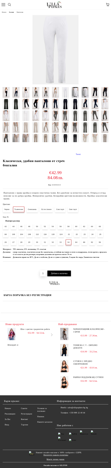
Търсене (24, 425)
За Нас (7, 419)
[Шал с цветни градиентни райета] (11, 334)
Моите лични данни (55, 459)
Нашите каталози (44, 422)
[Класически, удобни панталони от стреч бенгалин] (55, 84)
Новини (40, 417)
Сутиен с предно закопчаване (82, 362)
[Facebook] (60, 418)
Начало (4, 12)
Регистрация (26, 414)
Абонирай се (12, 345)
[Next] (51, 334)
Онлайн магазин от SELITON (55, 465)
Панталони (20, 12)
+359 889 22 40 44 (77, 413)
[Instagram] (66, 418)
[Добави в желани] (106, 266)
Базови (11, 12)
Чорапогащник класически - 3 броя (89, 330)
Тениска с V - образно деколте (85, 346)
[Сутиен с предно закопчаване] (64, 366)
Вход (7, 425)
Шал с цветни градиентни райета (35, 329)
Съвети (24, 408)
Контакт (24, 419)
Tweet (78, 154)
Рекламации (10, 414)
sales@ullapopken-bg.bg (78, 408)
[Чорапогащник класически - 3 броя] (64, 334)
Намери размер (12, 221)
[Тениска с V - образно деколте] (64, 350)
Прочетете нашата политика (55, 455)
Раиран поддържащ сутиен (88, 377)
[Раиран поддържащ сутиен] (64, 382)
